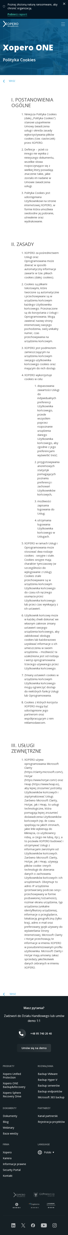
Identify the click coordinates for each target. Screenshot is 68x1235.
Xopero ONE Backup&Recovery (14, 1085)
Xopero (7, 1152)
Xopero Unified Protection (12, 1075)
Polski (47, 1152)
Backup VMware (48, 1074)
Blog (5, 1122)
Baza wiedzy (10, 1133)
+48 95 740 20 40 (41, 1033)
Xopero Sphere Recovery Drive (12, 1094)
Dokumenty (10, 1116)
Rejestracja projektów (51, 1122)
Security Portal (12, 1170)
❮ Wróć (9, 81)
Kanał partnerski (48, 1116)
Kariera (7, 1158)
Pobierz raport (17, 14)
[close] (64, 4)
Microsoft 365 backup (51, 1097)
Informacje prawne (14, 1164)
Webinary (8, 1127)
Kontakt (7, 1175)
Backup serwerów (49, 1085)
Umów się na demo (34, 1048)
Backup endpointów (50, 1091)
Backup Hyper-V (47, 1079)
